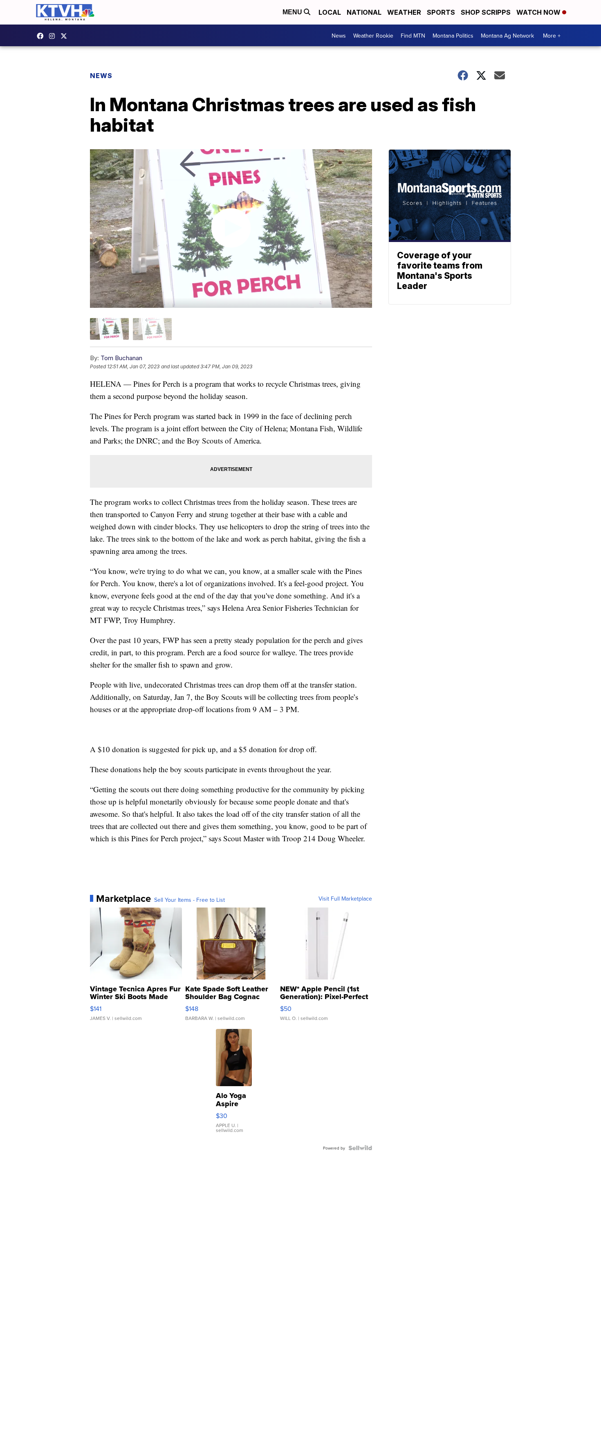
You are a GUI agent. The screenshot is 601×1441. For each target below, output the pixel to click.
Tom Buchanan (121, 358)
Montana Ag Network (507, 35)
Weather (404, 12)
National (364, 12)
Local (329, 12)
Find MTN (413, 35)
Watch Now (539, 12)
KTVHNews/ (42, 36)
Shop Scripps (486, 12)
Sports (441, 12)
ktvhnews (54, 36)
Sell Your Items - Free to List (189, 900)
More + (552, 35)
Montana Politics (453, 35)
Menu (293, 12)
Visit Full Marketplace (345, 898)
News (339, 35)
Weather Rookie (373, 35)
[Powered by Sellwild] (360, 1148)
